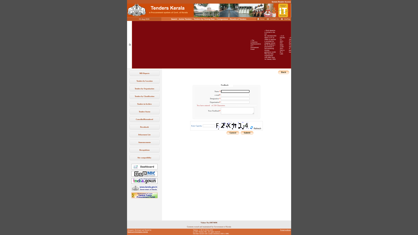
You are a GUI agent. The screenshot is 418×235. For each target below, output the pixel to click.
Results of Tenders (238, 19)
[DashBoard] (144, 169)
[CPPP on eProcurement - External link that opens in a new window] (144, 197)
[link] (144, 176)
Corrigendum (222, 19)
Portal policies (285, 230)
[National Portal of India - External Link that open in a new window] (144, 183)
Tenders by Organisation (144, 89)
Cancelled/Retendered (144, 119)
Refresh (257, 128)
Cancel (233, 133)
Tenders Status (144, 112)
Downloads (144, 127)
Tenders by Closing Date (204, 19)
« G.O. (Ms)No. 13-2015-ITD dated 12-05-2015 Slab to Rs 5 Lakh (280, 45)
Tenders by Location (145, 81)
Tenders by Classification (144, 96)
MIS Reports (144, 73)
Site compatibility (144, 158)
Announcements (144, 142)
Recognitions (144, 150)
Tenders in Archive (144, 104)
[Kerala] (144, 190)
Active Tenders (185, 19)
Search (174, 19)
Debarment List (144, 135)
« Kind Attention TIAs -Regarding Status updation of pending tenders (289, 45)
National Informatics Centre (138, 232)
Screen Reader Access (281, 2)
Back (283, 72)
